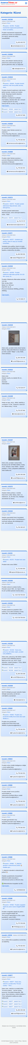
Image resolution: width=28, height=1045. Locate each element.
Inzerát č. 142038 (7, 685)
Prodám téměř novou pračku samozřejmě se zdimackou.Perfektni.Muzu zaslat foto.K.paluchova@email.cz (12, 794)
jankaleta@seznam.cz (19, 46)
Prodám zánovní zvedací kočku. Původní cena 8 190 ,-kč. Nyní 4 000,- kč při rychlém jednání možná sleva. (13, 589)
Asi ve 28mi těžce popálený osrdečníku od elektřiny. (14, 941)
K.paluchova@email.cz (18, 733)
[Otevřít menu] (26, 3)
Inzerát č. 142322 (7, 511)
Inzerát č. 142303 (7, 580)
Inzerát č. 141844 (7, 759)
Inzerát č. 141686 (7, 857)
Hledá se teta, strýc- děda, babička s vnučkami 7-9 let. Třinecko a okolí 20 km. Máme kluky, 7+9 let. (13, 404)
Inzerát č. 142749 (7, 19)
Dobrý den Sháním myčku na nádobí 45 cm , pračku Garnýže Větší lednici (12, 379)
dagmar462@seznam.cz (18, 572)
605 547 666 (21, 115)
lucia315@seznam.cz (19, 1013)
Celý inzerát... (6, 106)
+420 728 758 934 (19, 595)
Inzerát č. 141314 (7, 935)
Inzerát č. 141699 (7, 785)
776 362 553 (21, 140)
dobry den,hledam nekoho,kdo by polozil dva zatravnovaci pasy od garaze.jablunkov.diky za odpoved (12, 62)
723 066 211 (21, 299)
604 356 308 (21, 357)
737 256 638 (21, 923)
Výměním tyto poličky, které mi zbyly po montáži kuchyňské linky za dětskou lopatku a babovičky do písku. (14, 248)
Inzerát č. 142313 (7, 553)
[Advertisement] (14, 184)
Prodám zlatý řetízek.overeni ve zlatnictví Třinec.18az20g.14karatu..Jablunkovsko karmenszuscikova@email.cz (14, 133)
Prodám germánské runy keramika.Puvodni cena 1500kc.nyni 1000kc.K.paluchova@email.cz (13, 821)
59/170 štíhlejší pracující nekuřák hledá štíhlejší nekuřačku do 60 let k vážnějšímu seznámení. (14, 694)
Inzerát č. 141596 (7, 898)
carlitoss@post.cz (20, 502)
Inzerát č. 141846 (7, 708)
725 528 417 (21, 387)
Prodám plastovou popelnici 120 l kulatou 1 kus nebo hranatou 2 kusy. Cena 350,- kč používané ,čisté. (13, 611)
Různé (8, 23)
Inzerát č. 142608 (7, 151)
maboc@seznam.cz (19, 414)
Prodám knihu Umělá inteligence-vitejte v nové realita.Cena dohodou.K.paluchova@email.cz (14, 767)
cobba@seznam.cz (19, 68)
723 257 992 (21, 410)
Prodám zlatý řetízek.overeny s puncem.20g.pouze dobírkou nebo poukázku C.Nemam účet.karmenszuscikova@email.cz (12, 161)
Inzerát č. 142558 (7, 266)
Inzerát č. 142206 (7, 643)
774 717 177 (22, 221)
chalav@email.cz (20, 700)
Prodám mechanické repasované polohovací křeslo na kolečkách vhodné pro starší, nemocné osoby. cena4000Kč (14, 35)
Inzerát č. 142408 (7, 396)
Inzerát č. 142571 (7, 233)
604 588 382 (21, 254)
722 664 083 (21, 568)
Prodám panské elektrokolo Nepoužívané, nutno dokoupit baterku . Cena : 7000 (14, 212)
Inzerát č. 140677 (7, 975)
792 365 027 (21, 527)
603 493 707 (21, 42)
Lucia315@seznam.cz (19, 361)
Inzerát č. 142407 (7, 440)
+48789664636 (20, 890)
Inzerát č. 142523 (7, 369)
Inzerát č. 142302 (7, 603)
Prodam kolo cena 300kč (9, 564)
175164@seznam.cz (19, 927)
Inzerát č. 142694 (7, 54)
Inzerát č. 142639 (7, 123)
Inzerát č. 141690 (7, 813)
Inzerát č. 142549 (7, 325)
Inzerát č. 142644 (7, 77)
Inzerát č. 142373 (7, 486)
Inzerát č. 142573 (7, 197)
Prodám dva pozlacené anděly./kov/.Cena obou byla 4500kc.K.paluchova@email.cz (11, 723)
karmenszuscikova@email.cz (17, 143)
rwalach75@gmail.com (18, 257)
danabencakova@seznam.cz (17, 224)
